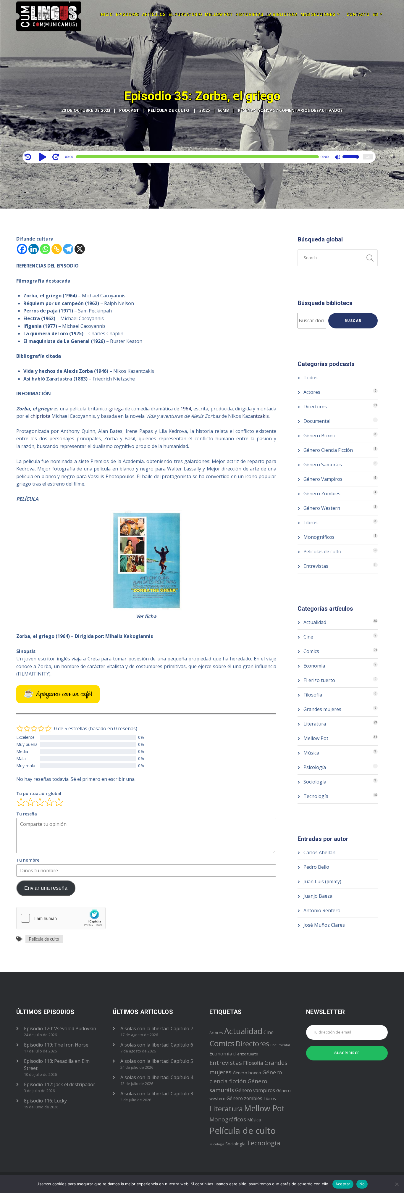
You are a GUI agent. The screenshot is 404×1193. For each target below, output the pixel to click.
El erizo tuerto (319, 680)
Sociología (314, 781)
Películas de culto (322, 551)
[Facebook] (22, 249)
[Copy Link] (56, 249)
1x (368, 156)
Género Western (321, 508)
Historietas (249, 14)
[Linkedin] (33, 249)
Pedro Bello (316, 867)
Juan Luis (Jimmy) (322, 881)
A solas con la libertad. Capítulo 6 (156, 1045)
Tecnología (315, 796)
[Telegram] (68, 249)
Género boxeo (247, 1073)
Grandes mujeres (322, 709)
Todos (310, 377)
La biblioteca (282, 14)
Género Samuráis (322, 464)
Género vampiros (255, 1090)
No (362, 1183)
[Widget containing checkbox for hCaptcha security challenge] (61, 918)
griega (116, 408)
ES (375, 14)
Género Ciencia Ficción (328, 450)
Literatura (314, 723)
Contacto (358, 14)
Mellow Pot (218, 14)
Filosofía (312, 694)
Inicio (106, 14)
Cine (308, 636)
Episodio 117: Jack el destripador (59, 1084)
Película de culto (44, 939)
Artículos (154, 14)
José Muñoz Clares (324, 925)
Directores (315, 406)
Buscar (353, 321)
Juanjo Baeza (317, 896)
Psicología (314, 767)
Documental (316, 421)
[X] (80, 249)
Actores (311, 392)
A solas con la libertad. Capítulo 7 (156, 1028)
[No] (397, 1184)
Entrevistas (315, 566)
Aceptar (342, 1183)
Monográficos (318, 537)
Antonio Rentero (321, 910)
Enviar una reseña (45, 888)
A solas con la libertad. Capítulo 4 (156, 1077)
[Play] (43, 157)
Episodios (127, 14)
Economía (314, 665)
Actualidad (314, 622)
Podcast (129, 110)
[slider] (350, 160)
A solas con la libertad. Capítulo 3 (156, 1093)
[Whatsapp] (45, 249)
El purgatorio (185, 14)
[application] (199, 157)
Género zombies (244, 1098)
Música (311, 752)
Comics (311, 651)
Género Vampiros (322, 479)
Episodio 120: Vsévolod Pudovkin (60, 1028)
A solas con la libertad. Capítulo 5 (156, 1061)
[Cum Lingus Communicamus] (48, 16)
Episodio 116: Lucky (45, 1100)
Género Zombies (321, 493)
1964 (185, 408)
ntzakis (261, 416)
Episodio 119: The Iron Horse (56, 1045)
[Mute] (338, 158)
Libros (310, 522)
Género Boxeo (319, 435)
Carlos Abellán (319, 852)
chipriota (40, 416)
